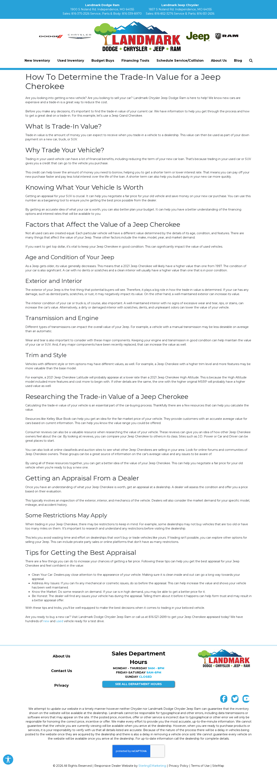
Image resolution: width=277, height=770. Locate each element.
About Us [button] (219, 60)
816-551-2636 (205, 13)
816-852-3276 (164, 13)
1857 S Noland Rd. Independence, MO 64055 (180, 9)
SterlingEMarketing (152, 766)
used (59, 621)
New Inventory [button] (37, 60)
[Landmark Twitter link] (234, 700)
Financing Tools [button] (135, 60)
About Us (61, 656)
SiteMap (218, 766)
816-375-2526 (80, 13)
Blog (238, 60)
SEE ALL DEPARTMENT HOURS (138, 684)
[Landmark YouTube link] (246, 700)
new (46, 621)
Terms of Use (200, 766)
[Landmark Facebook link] (223, 700)
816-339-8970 (132, 13)
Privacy (61, 685)
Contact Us (61, 671)
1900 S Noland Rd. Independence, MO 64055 (102, 9)
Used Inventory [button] (70, 60)
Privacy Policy (178, 766)
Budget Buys (102, 60)
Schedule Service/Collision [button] (180, 60)
